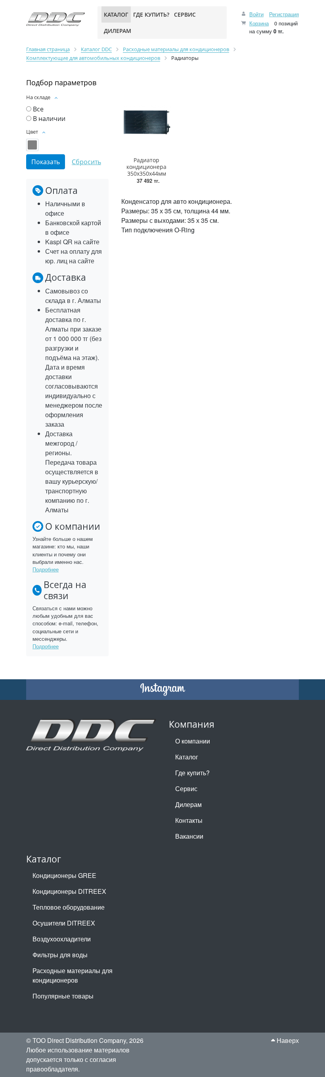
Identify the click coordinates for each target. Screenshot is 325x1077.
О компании (192, 740)
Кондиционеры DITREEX (69, 891)
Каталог (186, 756)
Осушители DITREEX (63, 923)
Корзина (259, 23)
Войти (256, 14)
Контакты (189, 820)
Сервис (186, 788)
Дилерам (188, 804)
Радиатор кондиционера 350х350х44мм (146, 166)
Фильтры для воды (60, 954)
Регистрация (284, 14)
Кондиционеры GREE (64, 875)
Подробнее (45, 569)
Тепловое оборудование (68, 907)
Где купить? (192, 772)
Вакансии (189, 836)
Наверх (287, 1040)
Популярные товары (63, 995)
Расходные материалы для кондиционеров (72, 975)
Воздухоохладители (61, 938)
